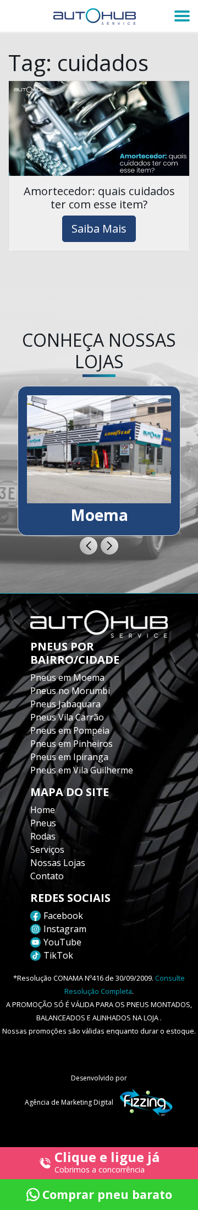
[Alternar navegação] (182, 16)
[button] (88, 546)
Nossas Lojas (57, 863)
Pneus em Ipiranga (69, 757)
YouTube (62, 942)
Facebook (63, 916)
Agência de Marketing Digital (69, 1102)
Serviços (47, 849)
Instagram (64, 929)
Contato (47, 876)
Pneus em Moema (67, 677)
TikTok (58, 955)
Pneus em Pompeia (69, 730)
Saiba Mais (99, 228)
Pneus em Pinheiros (71, 744)
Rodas (43, 836)
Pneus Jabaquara (65, 704)
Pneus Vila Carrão (67, 717)
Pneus (43, 823)
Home (42, 810)
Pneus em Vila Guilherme (81, 770)
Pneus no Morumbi (70, 691)
